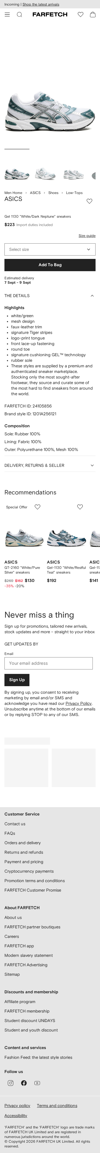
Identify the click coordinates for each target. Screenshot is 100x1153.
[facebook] (24, 1083)
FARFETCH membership (26, 1011)
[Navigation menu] (7, 14)
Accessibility (15, 1115)
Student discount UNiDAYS (29, 1020)
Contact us (14, 824)
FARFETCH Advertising (26, 965)
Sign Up (17, 680)
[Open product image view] (50, 86)
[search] (19, 14)
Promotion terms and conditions (34, 880)
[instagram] (10, 1083)
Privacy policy (17, 1105)
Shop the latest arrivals (40, 4)
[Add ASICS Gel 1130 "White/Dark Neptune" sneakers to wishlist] (89, 201)
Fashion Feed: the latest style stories (38, 1057)
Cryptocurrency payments (29, 871)
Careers (11, 936)
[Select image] (16, 167)
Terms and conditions (57, 1105)
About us (13, 917)
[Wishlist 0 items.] (80, 14)
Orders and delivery (22, 843)
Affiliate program (19, 1001)
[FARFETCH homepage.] (50, 14)
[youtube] (37, 1083)
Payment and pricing (23, 862)
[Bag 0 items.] (93, 14)
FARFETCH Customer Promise (32, 890)
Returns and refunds (23, 852)
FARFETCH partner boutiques (32, 927)
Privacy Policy (79, 703)
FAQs (9, 833)
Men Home (13, 193)
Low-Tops (74, 193)
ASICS (35, 193)
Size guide (87, 235)
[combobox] (50, 249)
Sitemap (12, 974)
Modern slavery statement (28, 955)
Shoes (53, 193)
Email (8, 654)
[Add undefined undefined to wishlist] (37, 507)
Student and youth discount (31, 1030)
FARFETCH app (19, 946)
